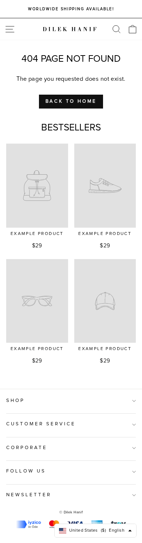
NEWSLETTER (28, 495)
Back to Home (71, 101)
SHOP (15, 400)
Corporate (26, 447)
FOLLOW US (26, 471)
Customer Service (41, 424)
